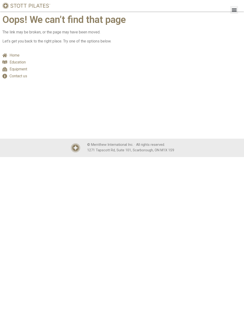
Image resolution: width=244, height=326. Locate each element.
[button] (234, 10)
